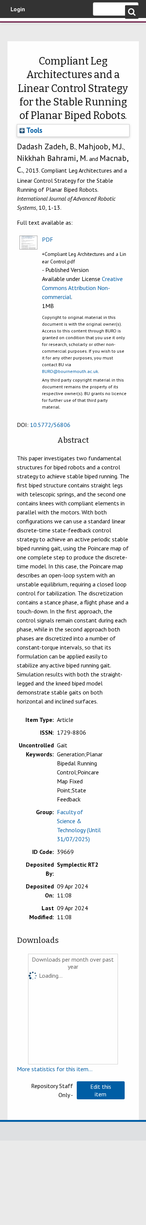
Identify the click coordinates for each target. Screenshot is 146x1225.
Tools (33, 130)
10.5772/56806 (50, 424)
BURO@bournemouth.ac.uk (70, 371)
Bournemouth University (16, 28)
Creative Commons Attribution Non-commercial (82, 288)
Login (17, 9)
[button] (101, 1090)
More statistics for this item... (54, 1069)
